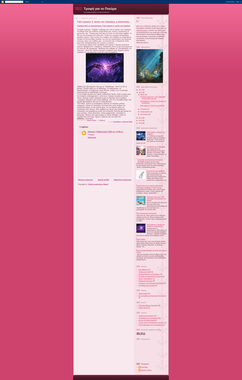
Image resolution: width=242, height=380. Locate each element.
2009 (141, 123)
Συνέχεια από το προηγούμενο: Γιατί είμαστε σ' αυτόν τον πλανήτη (103, 26)
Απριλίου (143, 109)
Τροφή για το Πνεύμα (100, 9)
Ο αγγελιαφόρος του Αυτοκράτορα (151, 325)
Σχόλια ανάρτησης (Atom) (98, 184)
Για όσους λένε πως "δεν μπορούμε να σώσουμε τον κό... (152, 97)
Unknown (91, 132)
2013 (141, 90)
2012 (141, 92)
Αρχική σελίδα (103, 180)
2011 (141, 118)
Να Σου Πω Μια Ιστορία (147, 320)
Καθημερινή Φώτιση (146, 281)
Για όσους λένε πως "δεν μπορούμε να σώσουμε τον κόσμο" (156, 198)
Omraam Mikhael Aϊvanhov (148, 305)
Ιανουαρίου (144, 114)
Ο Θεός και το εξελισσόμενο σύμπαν (151, 322)
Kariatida (144, 367)
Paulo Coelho (143, 293)
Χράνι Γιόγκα (143, 308)
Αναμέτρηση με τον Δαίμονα (148, 318)
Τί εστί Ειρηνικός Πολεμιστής (146, 213)
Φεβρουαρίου (145, 112)
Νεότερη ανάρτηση (85, 180)
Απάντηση (92, 137)
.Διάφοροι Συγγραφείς (146, 316)
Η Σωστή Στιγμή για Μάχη (156, 171)
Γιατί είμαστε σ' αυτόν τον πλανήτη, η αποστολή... (156, 225)
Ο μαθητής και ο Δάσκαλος (156, 147)
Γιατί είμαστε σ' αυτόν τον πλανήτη (152, 105)
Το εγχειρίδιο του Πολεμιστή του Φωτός (152, 296)
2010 (141, 120)
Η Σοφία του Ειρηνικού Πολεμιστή (150, 276)
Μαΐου (142, 94)
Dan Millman (117, 121)
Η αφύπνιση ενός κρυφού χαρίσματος (149, 185)
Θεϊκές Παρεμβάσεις (146, 279)
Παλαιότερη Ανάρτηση (122, 180)
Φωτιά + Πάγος (146, 370)
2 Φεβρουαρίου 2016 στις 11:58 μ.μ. (110, 132)
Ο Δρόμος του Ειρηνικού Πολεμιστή (150, 160)
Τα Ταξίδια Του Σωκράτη (147, 285)
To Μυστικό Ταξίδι (127, 121)
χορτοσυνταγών (142, 30)
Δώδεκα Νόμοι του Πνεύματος (149, 274)
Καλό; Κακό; (140, 239)
